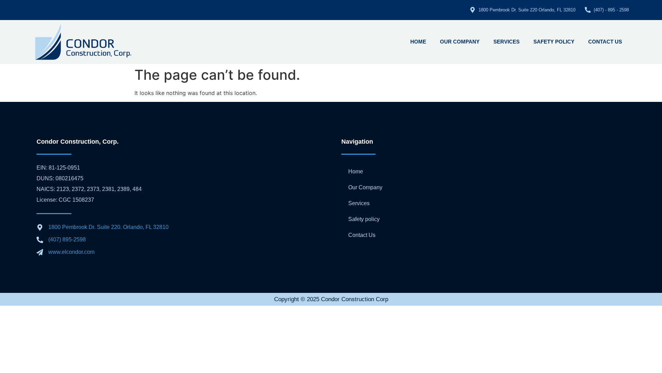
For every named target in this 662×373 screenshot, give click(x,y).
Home (418, 42)
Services (506, 42)
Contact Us (605, 42)
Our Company (460, 42)
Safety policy (553, 42)
